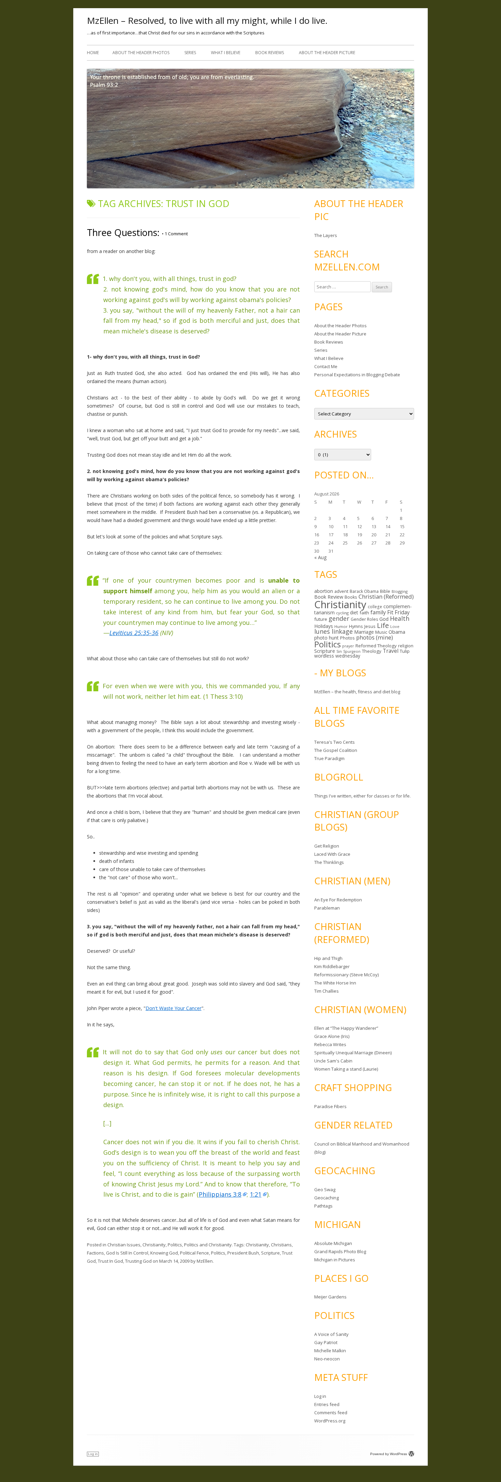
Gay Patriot (325, 1342)
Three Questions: (123, 232)
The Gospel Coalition (335, 750)
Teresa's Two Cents (334, 742)
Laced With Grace (332, 854)
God (384, 619)
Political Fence (194, 1253)
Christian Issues (123, 1245)
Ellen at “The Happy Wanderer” (346, 1028)
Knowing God (164, 1253)
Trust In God (110, 1261)
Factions (95, 1253)
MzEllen (205, 1261)
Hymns (356, 626)
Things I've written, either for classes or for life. (362, 796)
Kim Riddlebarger (332, 966)
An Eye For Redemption (338, 900)
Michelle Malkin (330, 1350)
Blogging (400, 591)
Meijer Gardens (330, 1297)
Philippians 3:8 (220, 1194)
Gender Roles (364, 619)
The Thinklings (329, 862)
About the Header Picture (327, 53)
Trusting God (138, 1261)
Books (351, 597)
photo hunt (326, 637)
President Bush (243, 1253)
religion (405, 646)
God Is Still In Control (127, 1253)
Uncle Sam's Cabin (333, 1061)
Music (381, 632)
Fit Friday (398, 612)
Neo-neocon (327, 1359)
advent (341, 591)
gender (339, 618)
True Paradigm (329, 758)
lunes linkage (333, 631)
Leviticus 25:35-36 (133, 633)
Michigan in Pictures (334, 1260)
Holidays (323, 626)
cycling (342, 612)
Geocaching (326, 1198)
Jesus (370, 626)
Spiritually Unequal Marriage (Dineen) (353, 1053)
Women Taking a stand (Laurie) (346, 1069)
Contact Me (325, 366)
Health (399, 618)
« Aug (320, 557)
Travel (390, 651)
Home (93, 53)
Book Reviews (269, 53)
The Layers (325, 235)
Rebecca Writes (330, 1044)
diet (354, 612)
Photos (347, 638)
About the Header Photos (140, 53)
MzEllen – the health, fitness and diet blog (357, 692)
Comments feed (330, 1412)
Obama (397, 632)
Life (383, 625)
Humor (341, 626)
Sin (339, 651)
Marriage (364, 632)
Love (394, 626)
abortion (323, 591)
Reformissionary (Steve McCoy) (346, 975)
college (375, 606)
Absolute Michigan (333, 1243)
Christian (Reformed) (386, 596)
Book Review (328, 597)
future (320, 619)
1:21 (255, 1194)
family (378, 612)
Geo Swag (324, 1189)
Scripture (270, 1253)
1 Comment (175, 234)
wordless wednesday (337, 655)
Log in (320, 1396)
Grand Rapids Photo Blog (340, 1251)
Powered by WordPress (388, 1454)
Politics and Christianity (208, 1245)
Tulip (405, 651)
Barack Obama (364, 591)
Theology (371, 651)
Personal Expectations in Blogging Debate (357, 375)
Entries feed (326, 1404)
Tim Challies (326, 991)
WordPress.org (329, 1421)
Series (190, 53)
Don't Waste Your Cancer (173, 1008)
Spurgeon (352, 651)
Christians (281, 1245)
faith (364, 613)
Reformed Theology (376, 646)
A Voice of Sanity (331, 1334)
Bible (385, 591)
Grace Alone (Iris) (331, 1036)
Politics (175, 1245)
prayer (348, 646)
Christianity (154, 1245)
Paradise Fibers (330, 1106)
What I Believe (225, 53)
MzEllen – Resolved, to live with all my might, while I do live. (207, 20)
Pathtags (323, 1206)
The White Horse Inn (335, 983)
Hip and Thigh (328, 958)
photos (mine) (374, 637)
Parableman (327, 908)
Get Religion (326, 846)
